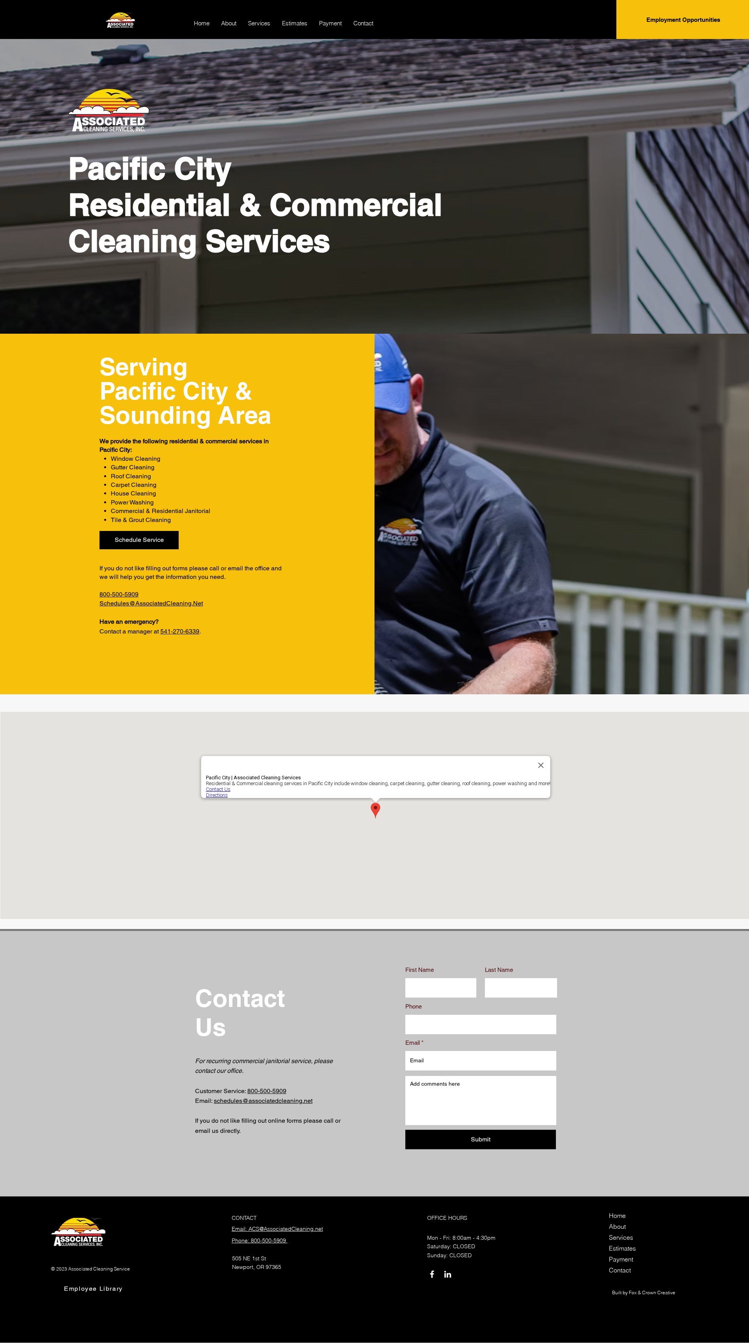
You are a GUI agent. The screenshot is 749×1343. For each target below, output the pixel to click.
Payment (621, 1259)
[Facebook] (432, 1274)
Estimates (622, 1248)
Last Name (499, 970)
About (617, 1226)
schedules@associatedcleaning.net (263, 1100)
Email (412, 1043)
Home (617, 1215)
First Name (419, 970)
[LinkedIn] (448, 1274)
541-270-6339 (179, 631)
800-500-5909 (118, 594)
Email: (204, 1100)
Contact (620, 1270)
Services (621, 1237)
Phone (413, 1006)
